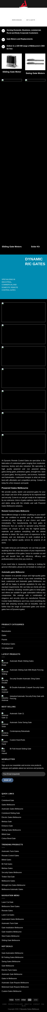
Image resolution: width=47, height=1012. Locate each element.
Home (4, 1004)
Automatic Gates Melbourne (12, 809)
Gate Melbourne (8, 966)
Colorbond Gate (8, 800)
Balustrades (6, 631)
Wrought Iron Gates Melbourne (13, 885)
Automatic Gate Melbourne (12, 974)
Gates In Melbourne (9, 978)
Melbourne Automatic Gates (12, 889)
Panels (4, 640)
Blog (24, 1006)
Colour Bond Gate (9, 838)
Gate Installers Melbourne (12, 932)
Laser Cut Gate (7, 902)
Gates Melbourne (8, 805)
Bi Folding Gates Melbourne (12, 957)
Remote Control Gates (10, 855)
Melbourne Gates (8, 881)
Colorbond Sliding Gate (11, 813)
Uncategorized (7, 648)
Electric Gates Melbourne (11, 817)
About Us (28, 1004)
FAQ (42, 1004)
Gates (4, 635)
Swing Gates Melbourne (11, 961)
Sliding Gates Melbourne (11, 830)
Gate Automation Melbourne (12, 953)
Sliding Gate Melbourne (11, 940)
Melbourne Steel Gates (10, 906)
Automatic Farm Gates (10, 851)
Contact (36, 1004)
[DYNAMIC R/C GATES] (23, 4)
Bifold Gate (6, 834)
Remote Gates (7, 911)
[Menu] (3, 3)
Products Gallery (15, 1004)
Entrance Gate (7, 826)
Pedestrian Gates (8, 644)
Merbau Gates (7, 868)
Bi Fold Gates (7, 864)
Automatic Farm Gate (10, 923)
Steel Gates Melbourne (10, 936)
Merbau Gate (7, 821)
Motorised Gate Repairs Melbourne (15, 987)
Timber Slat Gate (8, 877)
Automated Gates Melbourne (13, 919)
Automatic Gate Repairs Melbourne (15, 983)
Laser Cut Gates (8, 915)
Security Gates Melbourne (12, 872)
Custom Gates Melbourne (11, 991)
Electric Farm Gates (9, 970)
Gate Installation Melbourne (12, 928)
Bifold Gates (6, 860)
